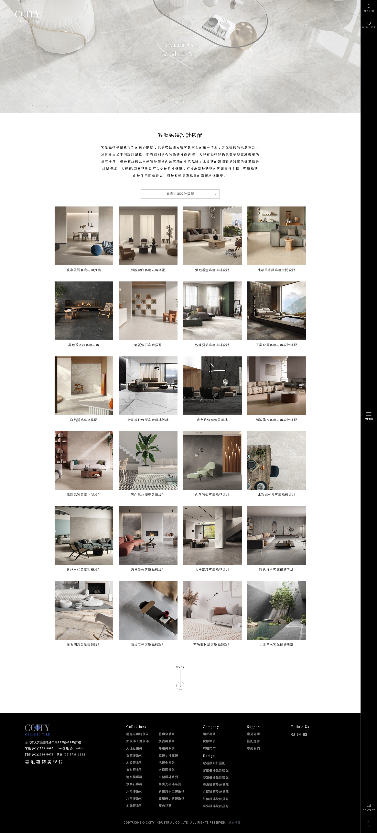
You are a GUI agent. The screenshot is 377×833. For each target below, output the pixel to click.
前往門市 (209, 748)
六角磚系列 (134, 791)
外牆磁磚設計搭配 (216, 799)
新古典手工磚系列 (172, 791)
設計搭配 (40, 105)
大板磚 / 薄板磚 (137, 741)
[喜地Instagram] (299, 734)
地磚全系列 (167, 762)
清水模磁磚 (134, 777)
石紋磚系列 (134, 755)
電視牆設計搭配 (214, 763)
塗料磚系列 (134, 769)
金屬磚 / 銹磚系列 (172, 798)
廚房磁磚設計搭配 (216, 784)
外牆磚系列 (167, 748)
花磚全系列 (167, 734)
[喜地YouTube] (305, 734)
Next (187, 102)
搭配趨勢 (253, 741)
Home (26, 105)
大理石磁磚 (134, 748)
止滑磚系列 (167, 769)
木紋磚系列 (134, 762)
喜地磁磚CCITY (27, 16)
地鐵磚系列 (134, 805)
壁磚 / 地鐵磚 (168, 755)
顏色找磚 (165, 805)
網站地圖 (235, 822)
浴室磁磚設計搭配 (216, 777)
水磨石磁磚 (134, 784)
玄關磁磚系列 (168, 777)
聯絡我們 (253, 748)
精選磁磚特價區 (137, 734)
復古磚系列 (167, 741)
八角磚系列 (134, 798)
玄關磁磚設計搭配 (216, 791)
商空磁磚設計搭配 (216, 806)
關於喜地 (209, 734)
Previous (173, 102)
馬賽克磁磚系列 (170, 784)
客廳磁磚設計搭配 (61, 105)
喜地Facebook (293, 734)
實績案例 (209, 741)
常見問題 (253, 734)
